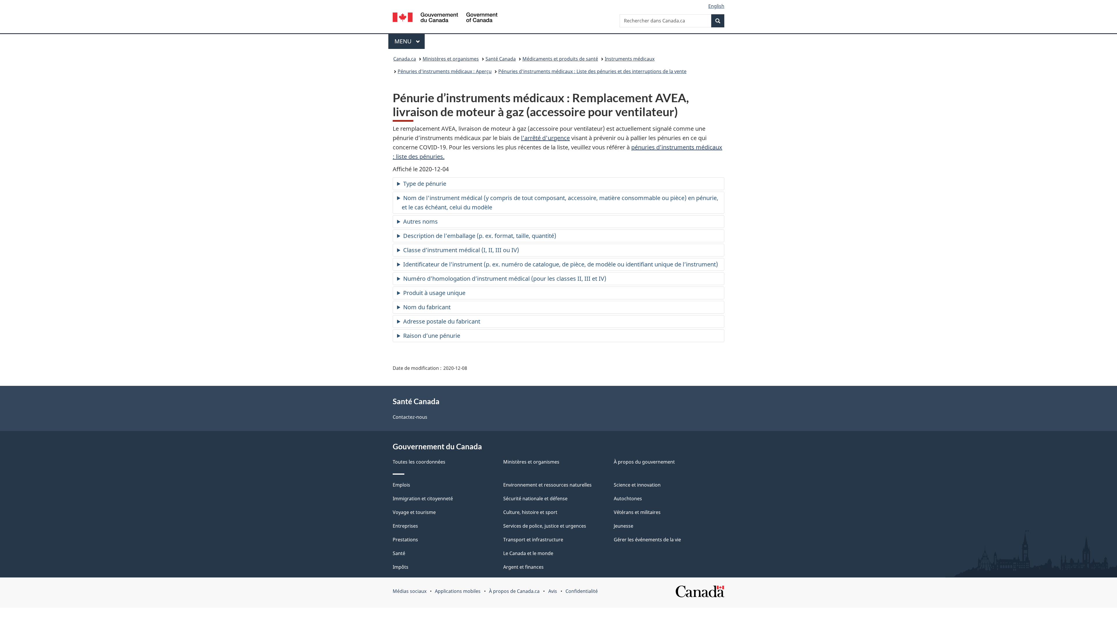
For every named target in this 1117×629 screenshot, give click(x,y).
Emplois (401, 485)
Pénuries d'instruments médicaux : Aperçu (445, 71)
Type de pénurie (424, 184)
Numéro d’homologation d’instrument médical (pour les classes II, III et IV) (504, 278)
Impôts (400, 567)
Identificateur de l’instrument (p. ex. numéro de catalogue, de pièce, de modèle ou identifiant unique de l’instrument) (560, 264)
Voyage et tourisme (414, 512)
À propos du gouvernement (644, 462)
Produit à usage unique (434, 293)
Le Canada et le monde (528, 553)
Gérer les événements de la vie (647, 539)
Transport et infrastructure (533, 539)
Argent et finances (523, 567)
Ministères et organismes (451, 59)
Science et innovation (637, 485)
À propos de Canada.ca (514, 591)
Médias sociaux (409, 591)
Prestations (405, 539)
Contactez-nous (410, 417)
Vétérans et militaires (637, 512)
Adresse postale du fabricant (441, 321)
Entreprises (405, 526)
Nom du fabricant (427, 307)
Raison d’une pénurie (431, 336)
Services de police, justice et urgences (544, 526)
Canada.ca (404, 59)
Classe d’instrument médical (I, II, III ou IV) (461, 250)
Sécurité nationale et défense (535, 498)
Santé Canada (500, 59)
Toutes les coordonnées (419, 462)
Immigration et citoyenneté (423, 498)
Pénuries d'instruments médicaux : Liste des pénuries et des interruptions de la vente (592, 71)
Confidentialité (581, 591)
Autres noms (420, 221)
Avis (552, 591)
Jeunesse (623, 526)
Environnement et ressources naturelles (547, 485)
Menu (409, 41)
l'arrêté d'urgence (545, 138)
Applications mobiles (458, 591)
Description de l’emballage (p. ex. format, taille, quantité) (479, 236)
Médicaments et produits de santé (560, 59)
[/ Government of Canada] (445, 18)
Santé (399, 553)
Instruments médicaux (629, 59)
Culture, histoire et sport (530, 512)
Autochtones (628, 498)
